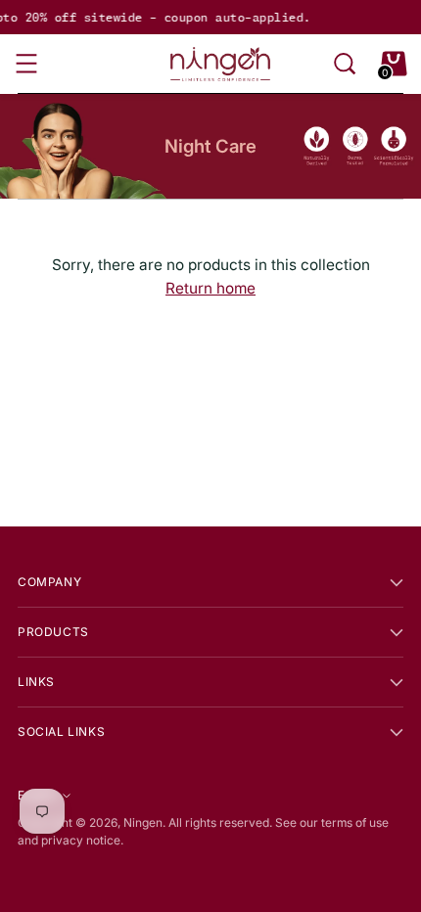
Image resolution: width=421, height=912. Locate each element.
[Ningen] (220, 64)
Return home (210, 288)
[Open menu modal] (27, 63)
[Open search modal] (344, 63)
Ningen (143, 822)
